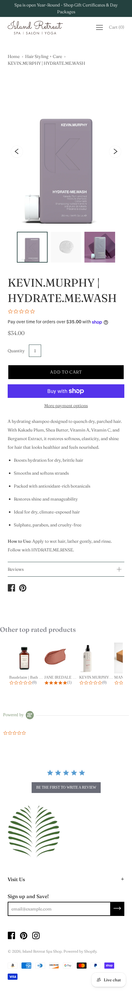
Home (14, 56)
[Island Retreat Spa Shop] (11, 589)
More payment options (66, 405)
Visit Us (16, 879)
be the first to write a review (66, 787)
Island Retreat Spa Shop (42, 951)
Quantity (16, 350)
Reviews (16, 569)
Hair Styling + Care (43, 56)
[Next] (115, 151)
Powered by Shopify (80, 951)
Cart (116, 27)
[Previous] (17, 151)
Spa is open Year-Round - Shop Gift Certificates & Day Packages (66, 8)
